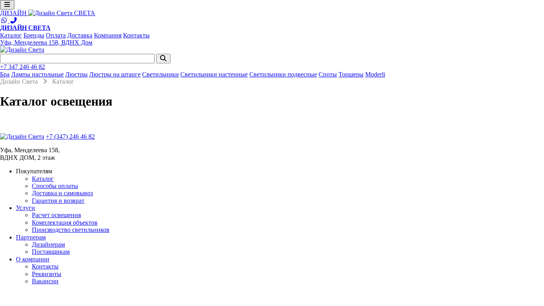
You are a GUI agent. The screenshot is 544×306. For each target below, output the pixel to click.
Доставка (79, 35)
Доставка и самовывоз (62, 193)
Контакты (136, 35)
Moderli (375, 74)
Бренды (33, 35)
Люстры (76, 74)
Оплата (56, 35)
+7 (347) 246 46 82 (70, 136)
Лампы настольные (37, 74)
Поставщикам (51, 251)
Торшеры (351, 74)
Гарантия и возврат (58, 200)
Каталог (11, 35)
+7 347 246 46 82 (22, 66)
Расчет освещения (56, 215)
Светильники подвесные (283, 74)
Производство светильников (71, 229)
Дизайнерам (48, 244)
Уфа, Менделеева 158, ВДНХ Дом (46, 42)
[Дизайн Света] (22, 136)
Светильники (160, 74)
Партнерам (31, 237)
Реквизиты (46, 274)
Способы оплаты (55, 185)
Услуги (25, 207)
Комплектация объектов (65, 222)
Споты (328, 74)
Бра (5, 74)
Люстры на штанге (115, 74)
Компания (107, 35)
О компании (32, 259)
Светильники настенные (214, 74)
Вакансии (45, 281)
